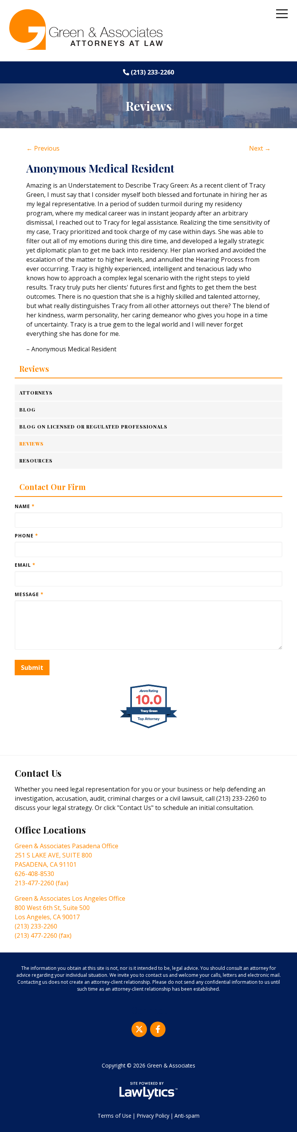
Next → (260, 148)
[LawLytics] (148, 1091)
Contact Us (38, 773)
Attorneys (36, 393)
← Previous (43, 148)
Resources (36, 461)
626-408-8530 (34, 873)
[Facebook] (158, 1029)
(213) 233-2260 (152, 72)
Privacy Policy (153, 1115)
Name (25, 506)
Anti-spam (187, 1115)
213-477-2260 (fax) (41, 883)
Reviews (34, 368)
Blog (27, 410)
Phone (26, 535)
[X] (139, 1029)
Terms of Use (114, 1115)
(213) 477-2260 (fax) (43, 935)
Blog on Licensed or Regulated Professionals (93, 427)
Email (25, 565)
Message (29, 594)
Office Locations (50, 830)
